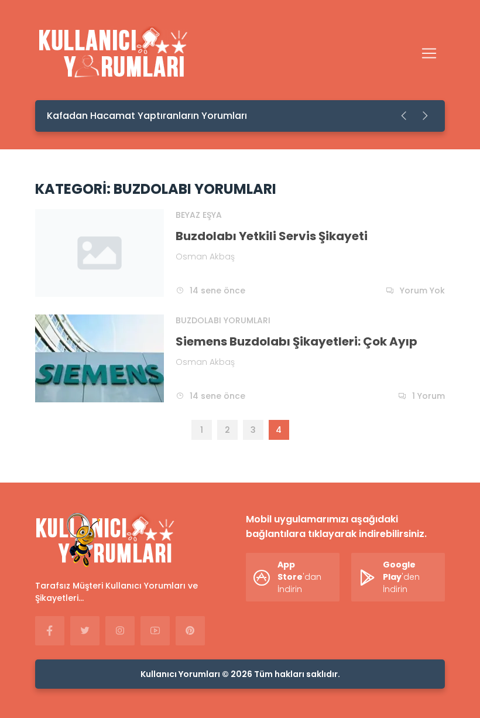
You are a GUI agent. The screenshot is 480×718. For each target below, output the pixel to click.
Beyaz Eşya (199, 215)
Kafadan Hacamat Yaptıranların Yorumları (147, 115)
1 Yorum (428, 396)
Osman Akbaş (205, 256)
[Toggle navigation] (429, 53)
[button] (404, 116)
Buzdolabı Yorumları (223, 320)
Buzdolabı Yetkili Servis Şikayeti (272, 236)
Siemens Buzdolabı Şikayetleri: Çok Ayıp (296, 341)
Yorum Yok (422, 290)
